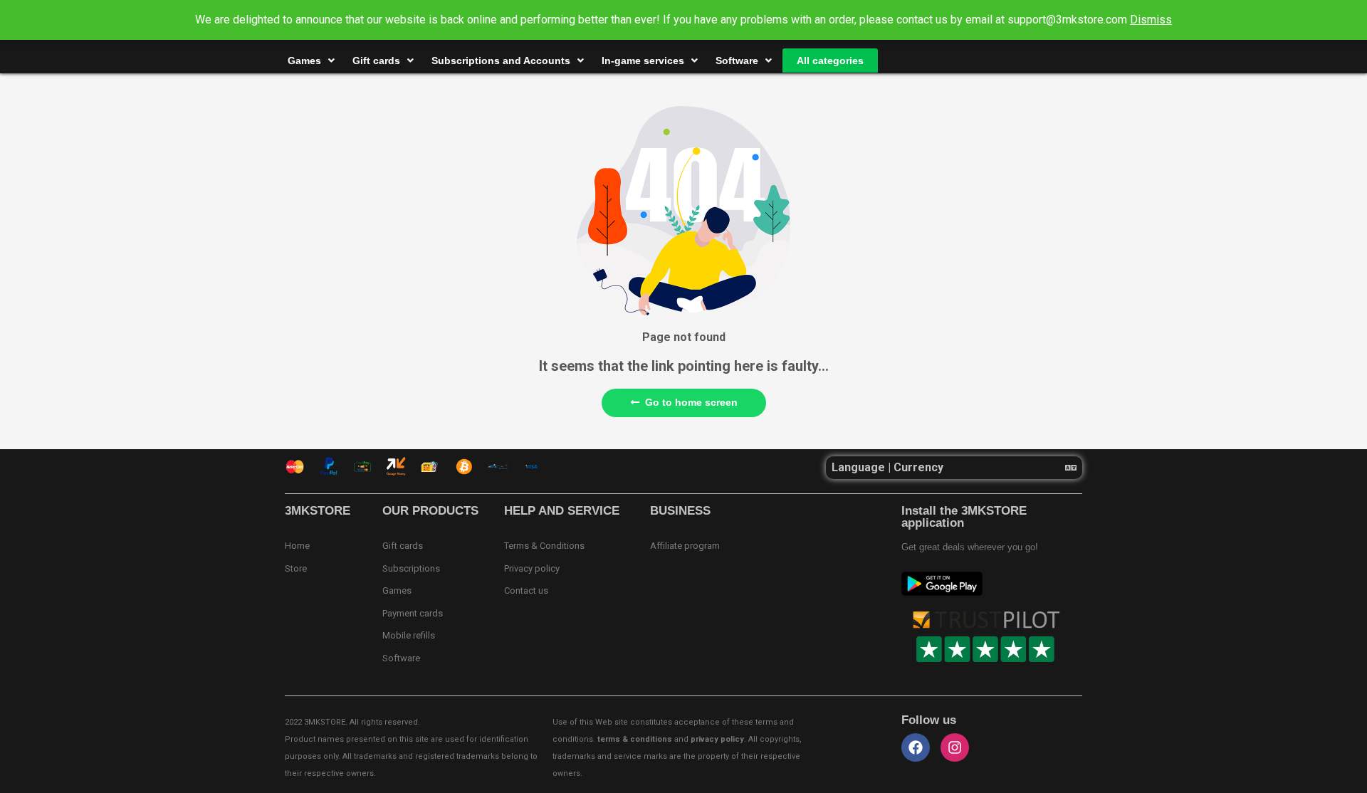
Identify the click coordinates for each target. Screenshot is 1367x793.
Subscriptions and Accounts (500, 60)
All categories (830, 60)
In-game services (643, 60)
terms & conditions (634, 739)
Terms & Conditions (544, 545)
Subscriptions (411, 568)
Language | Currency (887, 467)
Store (296, 568)
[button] (954, 467)
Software (737, 60)
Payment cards (412, 613)
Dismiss (1151, 19)
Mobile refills (408, 635)
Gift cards (376, 60)
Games (304, 60)
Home (297, 545)
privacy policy (717, 739)
